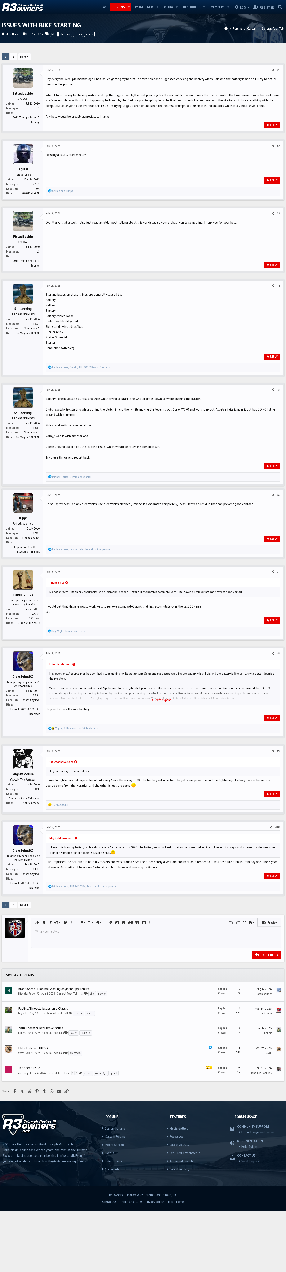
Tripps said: (56, 582)
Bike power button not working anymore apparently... (54, 989)
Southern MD (32, 328)
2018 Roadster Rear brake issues (40, 1028)
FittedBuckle (12, 34)
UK (38, 188)
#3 (278, 213)
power (102, 993)
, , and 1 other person (81, 549)
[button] (128, 7)
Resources (191, 7)
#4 (278, 286)
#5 (278, 389)
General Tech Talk (67, 993)
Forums (119, 7)
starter (89, 34)
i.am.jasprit (24, 1073)
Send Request (250, 1161)
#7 (278, 572)
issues (78, 34)
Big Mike (23, 1013)
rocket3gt (100, 1073)
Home (104, 7)
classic (78, 1013)
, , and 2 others (81, 367)
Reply (274, 125)
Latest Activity (179, 1145)
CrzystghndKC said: (61, 762)
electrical (65, 34)
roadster (86, 1033)
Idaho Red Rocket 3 (261, 1073)
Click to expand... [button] (163, 700)
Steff (21, 1053)
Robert (22, 1033)
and (62, 191)
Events (109, 1153)
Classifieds (112, 1169)
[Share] (272, 70)
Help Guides (249, 1147)
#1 (278, 70)
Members (218, 7)
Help (170, 1202)
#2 (278, 146)
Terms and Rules (131, 1202)
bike (53, 34)
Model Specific (114, 1145)
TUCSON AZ (32, 618)
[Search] (280, 7)
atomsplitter (264, 994)
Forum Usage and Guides (257, 1132)
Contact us (109, 1202)
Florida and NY (31, 538)
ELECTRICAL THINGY (33, 1047)
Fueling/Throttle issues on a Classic (43, 1008)
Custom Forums (115, 1137)
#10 (277, 827)
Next (23, 56)
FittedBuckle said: (60, 664)
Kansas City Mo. (30, 700)
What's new (144, 7)
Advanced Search (181, 1161)
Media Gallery (179, 1128)
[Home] (226, 28)
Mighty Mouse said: (61, 838)
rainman (267, 1013)
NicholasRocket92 (28, 993)
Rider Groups (113, 1161)
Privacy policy (155, 1202)
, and (71, 477)
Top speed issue (29, 1068)
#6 (278, 495)
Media (168, 7)
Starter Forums (115, 1128)
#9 (278, 751)
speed (113, 1073)
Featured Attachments (185, 1153)
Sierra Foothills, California (24, 798)
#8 (278, 653)
